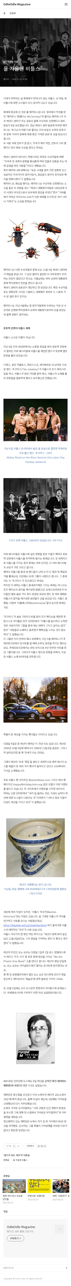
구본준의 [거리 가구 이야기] (17, 1279)
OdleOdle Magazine (17, 4)
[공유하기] (14, 1146)
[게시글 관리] (18, 1146)
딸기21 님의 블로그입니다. (20, 1231)
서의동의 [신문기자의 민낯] (16, 1273)
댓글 (5, 1211)
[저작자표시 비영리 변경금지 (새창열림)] (41, 1146)
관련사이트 (8, 1267)
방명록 (13, 13)
